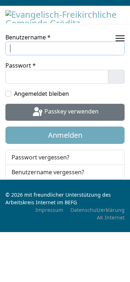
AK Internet (111, 217)
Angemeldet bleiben (41, 94)
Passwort (20, 65)
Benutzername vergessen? (48, 172)
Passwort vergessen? (40, 157)
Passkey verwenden (71, 112)
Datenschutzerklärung (97, 209)
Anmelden (65, 135)
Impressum (49, 209)
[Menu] (120, 38)
